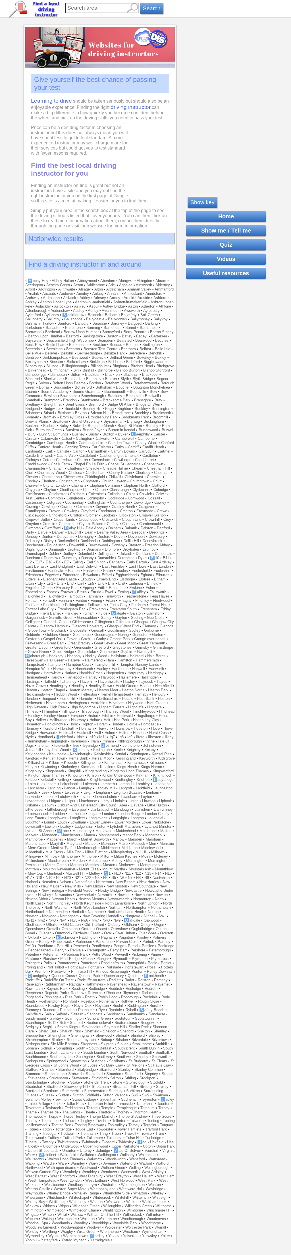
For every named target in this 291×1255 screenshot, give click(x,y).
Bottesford (83, 387)
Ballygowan (117, 319)
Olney (145, 924)
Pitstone (32, 959)
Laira (32, 784)
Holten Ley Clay (146, 720)
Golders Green (57, 634)
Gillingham (103, 622)
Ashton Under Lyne (56, 302)
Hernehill (86, 698)
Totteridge (63, 1129)
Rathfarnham (54, 984)
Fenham (65, 600)
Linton (133, 801)
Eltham (160, 579)
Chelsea (75, 472)
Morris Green (55, 865)
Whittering (57, 1202)
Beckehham (55, 345)
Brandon (70, 400)
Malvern (31, 835)
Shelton (143, 1031)
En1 (50, 583)
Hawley (129, 681)
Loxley (65, 826)
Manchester (70, 835)
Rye (101, 1010)
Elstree (144, 579)
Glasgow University (87, 626)
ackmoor (66, 937)
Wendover (109, 1172)
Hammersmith (147, 660)
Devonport (136, 536)
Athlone (165, 306)
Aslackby (43, 306)
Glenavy (149, 626)
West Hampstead (42, 1180)
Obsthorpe (33, 924)
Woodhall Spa (36, 1223)
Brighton (124, 408)
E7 (66, 562)
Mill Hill (141, 852)
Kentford (32, 758)
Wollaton (87, 1219)
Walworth (94, 1159)
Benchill (155, 353)
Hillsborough (90, 711)
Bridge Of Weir (148, 404)
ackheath (154, 976)
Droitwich (75, 549)
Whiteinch (140, 1197)
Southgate (84, 1057)
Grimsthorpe (163, 647)
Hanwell (138, 669)
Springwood (56, 1061)
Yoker (165, 1236)
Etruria (95, 592)
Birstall (88, 370)
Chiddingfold (95, 477)
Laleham (90, 784)
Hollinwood (58, 720)
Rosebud (88, 1001)
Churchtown (139, 481)
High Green (156, 703)
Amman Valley (139, 289)
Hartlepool (74, 677)
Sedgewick (150, 1022)
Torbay (134, 1125)
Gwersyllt (144, 652)
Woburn (31, 1219)
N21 (77, 878)
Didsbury (32, 541)
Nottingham (69, 916)
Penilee (148, 946)
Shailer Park (139, 1027)
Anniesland (133, 293)
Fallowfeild (34, 596)
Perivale (77, 950)
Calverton (103, 438)
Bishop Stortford (156, 370)
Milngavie (33, 856)
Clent (87, 490)
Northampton (136, 907)
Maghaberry (82, 831)
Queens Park (89, 976)
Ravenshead (117, 984)
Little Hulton (157, 805)
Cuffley (113, 524)
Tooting (153, 1121)
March (72, 839)
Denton (47, 536)
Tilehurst (69, 1121)
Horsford (50, 728)
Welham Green (113, 1167)
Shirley (57, 1040)
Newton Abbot (36, 899)
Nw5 (73, 920)
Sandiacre (157, 1014)
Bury (32, 434)
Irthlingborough (130, 741)
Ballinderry (34, 319)
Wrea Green (86, 1231)
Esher (150, 588)
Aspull (94, 306)
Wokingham (67, 1219)
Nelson (65, 882)
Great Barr (55, 643)
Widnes (49, 1206)
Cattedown (64, 460)
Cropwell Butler (37, 519)
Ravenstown (141, 984)
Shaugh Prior (70, 1031)
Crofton (76, 515)
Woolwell (94, 1227)
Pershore (137, 950)
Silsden (122, 1040)
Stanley (124, 1069)
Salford (61, 1014)
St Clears (159, 1061)
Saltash (77, 1014)
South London (94, 1052)
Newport (124, 895)
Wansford (137, 1159)
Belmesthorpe (88, 353)
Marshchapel (35, 843)
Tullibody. (114, 1138)
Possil (152, 967)
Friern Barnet (50, 613)
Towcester (105, 1129)
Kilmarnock (136, 762)
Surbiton (133, 1091)
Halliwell (74, 660)
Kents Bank (78, 758)
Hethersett (33, 703)
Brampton (51, 400)
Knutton (143, 779)
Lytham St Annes (39, 831)
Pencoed (80, 946)
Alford (30, 289)
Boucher (123, 387)
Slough (122, 1044)
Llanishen (142, 809)
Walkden (87, 1155)
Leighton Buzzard (128, 792)
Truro (159, 1133)
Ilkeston (154, 737)
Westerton (109, 1185)
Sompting (64, 1048)
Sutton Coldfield (86, 1095)
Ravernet (162, 984)
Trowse (146, 1133)
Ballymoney (140, 319)
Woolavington (72, 1227)
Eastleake (56, 571)
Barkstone (33, 327)
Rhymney (130, 993)
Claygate (32, 490)
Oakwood (151, 920)
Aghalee (125, 285)
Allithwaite (66, 289)
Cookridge (116, 498)
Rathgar (75, 984)
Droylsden (130, 549)
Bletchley (93, 379)
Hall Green (55, 660)
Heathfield (163, 686)
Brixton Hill (99, 413)
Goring (123, 634)
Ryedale (115, 1010)
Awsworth (132, 310)
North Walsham (57, 907)
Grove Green (38, 652)
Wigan (64, 1206)
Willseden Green (138, 1206)
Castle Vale (66, 455)
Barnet (130, 327)
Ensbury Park (67, 588)
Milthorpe (89, 856)
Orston (86, 929)
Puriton (137, 971)
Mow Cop (35, 873)
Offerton (52, 924)
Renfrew (77, 993)
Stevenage (36, 1078)
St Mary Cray (112, 1065)
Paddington (88, 937)
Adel (112, 285)
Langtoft (125, 788)
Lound (49, 822)
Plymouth (120, 959)
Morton (76, 865)
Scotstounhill (145, 1018)
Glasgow (141, 622)
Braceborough (92, 396)
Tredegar (49, 1133)
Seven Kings (67, 1027)
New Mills (73, 886)
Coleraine (96, 494)
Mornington (135, 860)
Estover (67, 592)
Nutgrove (132, 916)
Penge (119, 946)
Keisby (150, 750)
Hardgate (32, 673)
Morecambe (98, 860)
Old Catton (72, 924)
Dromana (93, 549)
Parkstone (104, 941)
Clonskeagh (119, 490)
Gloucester (79, 630)
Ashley (31, 302)
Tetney (163, 1108)
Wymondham (152, 1231)
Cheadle (92, 468)
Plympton (139, 959)
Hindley (34, 715)
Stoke (75, 1082)
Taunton (163, 1104)
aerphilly (141, 434)
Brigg (109, 408)
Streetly (146, 1086)
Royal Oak (83, 1005)
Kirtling (63, 779)
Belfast (145, 349)
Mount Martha (113, 869)
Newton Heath (63, 899)
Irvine (150, 741)
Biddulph (115, 362)
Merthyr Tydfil (62, 848)
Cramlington (35, 511)
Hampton (55, 664)
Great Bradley (79, 643)
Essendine (34, 592)
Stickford (99, 1078)
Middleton (130, 848)
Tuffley (53, 1138)
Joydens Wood (57, 750)
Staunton (113, 1074)
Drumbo (149, 549)
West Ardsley (153, 1172)
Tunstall (31, 1142)
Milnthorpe (69, 856)
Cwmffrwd (52, 528)
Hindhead (166, 711)
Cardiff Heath (153, 447)
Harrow (56, 677)
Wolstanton (107, 1219)
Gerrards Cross (55, 622)
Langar (69, 788)
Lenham (152, 792)
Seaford (76, 1022)
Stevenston (58, 1078)
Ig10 (91, 737)
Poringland (34, 967)
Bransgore (142, 400)
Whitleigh (159, 1197)
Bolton (43, 383)
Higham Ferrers (111, 707)
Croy (167, 519)
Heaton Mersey (80, 690)
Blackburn (93, 374)
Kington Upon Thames (46, 775)
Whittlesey (77, 1202)
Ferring (96, 600)
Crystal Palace (91, 524)
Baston (112, 336)
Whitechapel (79, 1197)
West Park (146, 1180)
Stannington (55, 1074)
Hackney (56, 656)
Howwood (47, 733)
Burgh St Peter (130, 426)
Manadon (49, 835)
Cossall (154, 498)
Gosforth (32, 639)
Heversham (55, 703)
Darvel (43, 532)
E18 (49, 562)
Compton (55, 498)
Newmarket (85, 895)
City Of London (55, 485)
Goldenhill (33, 634)
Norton (153, 912)
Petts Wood (101, 954)
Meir (152, 843)
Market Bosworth (95, 839)
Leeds (33, 792)
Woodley (81, 1223)
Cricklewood (35, 515)
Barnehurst (113, 327)
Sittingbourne (36, 1044)
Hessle (127, 698)
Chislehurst (134, 477)
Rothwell (127, 1001)
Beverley (144, 357)
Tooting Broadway (89, 1125)
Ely (40, 583)
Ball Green (149, 315)
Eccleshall (162, 571)
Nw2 (41, 920)
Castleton (150, 455)
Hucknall (66, 733)
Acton (78, 285)
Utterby (86, 1150)
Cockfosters (35, 494)
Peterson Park (76, 954)
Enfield (152, 583)
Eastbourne (34, 571)
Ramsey (161, 980)
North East (34, 903)
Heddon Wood (65, 694)
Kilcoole (70, 762)
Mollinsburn (34, 860)
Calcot (67, 438)
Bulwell (78, 426)
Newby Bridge (109, 890)
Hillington (69, 711)
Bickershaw (76, 362)
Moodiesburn (58, 860)
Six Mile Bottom (64, 1044)
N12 (137, 873)
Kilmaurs (156, 762)
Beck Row (33, 345)
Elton (29, 583)
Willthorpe (163, 1206)
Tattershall (144, 1104)
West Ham (165, 1176)
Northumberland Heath (125, 912)
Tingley (86, 1121)
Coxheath (84, 507)
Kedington (101, 750)
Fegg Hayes (160, 596)
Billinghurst (100, 366)
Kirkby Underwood (117, 775)
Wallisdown (34, 1159)
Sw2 (134, 1095)
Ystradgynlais (101, 1240)
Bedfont (132, 345)
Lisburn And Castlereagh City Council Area (92, 805)
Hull (98, 733)
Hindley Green (55, 715)
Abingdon (144, 281)
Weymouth (34, 1193)
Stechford (133, 1074)
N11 (127, 873)
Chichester (72, 477)
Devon (119, 536)
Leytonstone (35, 801)
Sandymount (35, 1018)
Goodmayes (104, 634)
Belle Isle (162, 349)
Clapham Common (105, 485)
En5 (91, 583)
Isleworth (61, 745)
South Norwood (122, 1052)
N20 (67, 878)
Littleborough (57, 809)
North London (148, 903)
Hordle (132, 724)
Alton (98, 289)
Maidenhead (126, 831)
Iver (76, 745)
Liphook (165, 801)
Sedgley (32, 1027)
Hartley (91, 677)
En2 (60, 583)
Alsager (84, 289)
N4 (105, 878)
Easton (74, 571)
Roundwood (34, 1005)
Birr (76, 370)
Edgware (52, 575)
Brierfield (72, 408)
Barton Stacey (162, 332)
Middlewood (151, 848)
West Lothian (96, 1180)
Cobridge (160, 490)
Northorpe (96, 912)
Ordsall (52, 929)
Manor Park (132, 835)
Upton (148, 1146)
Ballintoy (53, 319)
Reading (78, 988)
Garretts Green (61, 617)
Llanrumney (163, 809)
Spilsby (142, 1057)
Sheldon (109, 1031)
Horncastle (150, 724)
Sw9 (145, 1095)
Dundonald (163, 553)
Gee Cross (156, 617)
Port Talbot (55, 967)
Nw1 (162, 916)
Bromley (49, 417)
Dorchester (34, 545)
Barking (151, 323)
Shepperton (34, 1035)
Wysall (53, 1236)
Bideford (133, 362)
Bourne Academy (55, 391)
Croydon (32, 524)
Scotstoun (123, 1018)
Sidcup (106, 1040)
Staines (48, 1069)
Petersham (52, 954)
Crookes (108, 515)
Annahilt (113, 293)
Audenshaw (60, 310)
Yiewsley (149, 1236)
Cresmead (144, 511)
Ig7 (112, 737)
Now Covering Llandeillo (102, 916)
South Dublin (148, 1048)
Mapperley (54, 839)
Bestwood (80, 357)
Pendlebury (101, 946)
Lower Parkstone (155, 822)
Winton (48, 1214)
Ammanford (164, 289)
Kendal (120, 754)
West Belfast (36, 1176)
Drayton (134, 545)
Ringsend (33, 997)
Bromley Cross (72, 417)
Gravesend (34, 643)
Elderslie (32, 579)
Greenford (62, 647)
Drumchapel (35, 553)
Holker (41, 720)
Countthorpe (120, 502)
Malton (165, 831)
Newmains (63, 895)
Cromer (92, 515)
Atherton (148, 306)
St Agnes (97, 1061)
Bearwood (143, 340)
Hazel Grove (35, 686)
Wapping (32, 1163)
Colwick (145, 494)
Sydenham (108, 1099)
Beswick (99, 357)
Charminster (35, 468)
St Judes (90, 1065)
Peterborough (160, 950)
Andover (66, 293)
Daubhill (74, 532)
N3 (97, 878)
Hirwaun (77, 715)
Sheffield (92, 1031)
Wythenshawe (74, 1236)
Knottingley (124, 779)
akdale (132, 920)
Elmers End (106, 579)
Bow (153, 391)
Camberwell (124, 438)
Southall (145, 1052)
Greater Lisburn (38, 647)
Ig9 (129, 737)
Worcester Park (138, 1227)
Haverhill (87, 681)
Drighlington (35, 549)
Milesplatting (121, 852)
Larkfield (143, 788)
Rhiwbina (95, 993)
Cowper (66, 507)
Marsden (135, 839)
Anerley (82, 293)
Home (226, 216)
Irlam (95, 741)
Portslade (113, 967)
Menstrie (167, 843)
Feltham (32, 600)
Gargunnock (35, 617)
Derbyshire (65, 536)
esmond (110, 745)
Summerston (94, 1091)
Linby (105, 801)
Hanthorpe (120, 669)
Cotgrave (54, 502)
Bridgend (32, 408)
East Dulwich (87, 566)
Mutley (94, 873)
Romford (70, 1001)
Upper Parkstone (125, 1146)
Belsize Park (114, 353)
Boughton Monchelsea (151, 387)
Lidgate (55, 801)
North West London (89, 907)
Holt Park (121, 720)
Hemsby (141, 694)
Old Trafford (94, 924)
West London (71, 1180)
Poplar (166, 963)
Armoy (114, 298)
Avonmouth (111, 310)
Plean (88, 959)
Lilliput (70, 801)
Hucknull (84, 733)
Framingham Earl (71, 609)
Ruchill (118, 1005)
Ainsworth (144, 285)
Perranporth (96, 950)
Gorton (157, 634)
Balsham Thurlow (39, 323)
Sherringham (81, 1035)
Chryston (90, 481)
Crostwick (110, 519)
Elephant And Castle (60, 579)
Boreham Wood (117, 383)
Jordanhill (33, 750)
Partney (164, 941)
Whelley (157, 1193)
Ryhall (131, 1010)
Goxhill (86, 639)
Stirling (130, 1078)
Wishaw (76, 1214)
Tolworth (137, 1121)
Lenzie (48, 797)
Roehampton (49, 1001)
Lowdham (78, 822)
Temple (107, 1108)
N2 (58, 878)
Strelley (162, 1086)
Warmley (77, 1163)
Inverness (79, 741)
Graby (101, 639)
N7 (130, 878)
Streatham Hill (124, 1086)
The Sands (71, 1112)
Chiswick (154, 477)
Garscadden (87, 617)
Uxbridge (102, 1150)
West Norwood (122, 1180)
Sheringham (57, 1035)
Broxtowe (60, 421)
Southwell (124, 1057)
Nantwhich (161, 878)
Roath (90, 997)
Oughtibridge (141, 929)
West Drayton (117, 1176)
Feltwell (48, 600)
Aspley (80, 306)
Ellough (86, 579)
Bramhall (32, 400)
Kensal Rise (162, 754)
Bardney (117, 323)
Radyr (129, 980)
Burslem (72, 430)
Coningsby (95, 498)
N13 (148, 873)
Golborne (151, 630)
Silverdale (140, 1040)
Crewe (162, 511)
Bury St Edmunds (53, 434)
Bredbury (32, 404)
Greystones (122, 647)
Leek (45, 792)
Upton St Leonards (43, 1150)
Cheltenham (95, 472)
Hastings (32, 681)
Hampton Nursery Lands (139, 664)
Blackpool (150, 374)
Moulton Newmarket (59, 869)
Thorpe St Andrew (132, 1116)
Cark (49, 451)
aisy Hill (73, 528)
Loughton (32, 822)
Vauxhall (152, 1150)
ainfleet (48, 1155)
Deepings (157, 532)
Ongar (159, 924)
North (159, 899)
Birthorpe (105, 370)
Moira (145, 856)
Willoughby (112, 1206)
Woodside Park (125, 1223)
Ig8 (121, 737)
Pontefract (88, 963)
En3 (70, 583)
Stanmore (33, 1074)
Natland (31, 882)
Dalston (147, 528)
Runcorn (49, 1010)
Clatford (158, 485)
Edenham (33, 575)
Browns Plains (37, 421)
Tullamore (95, 1138)
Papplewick (62, 941)
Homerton (33, 724)
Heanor (145, 686)
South (80, 1048)
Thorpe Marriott (102, 1116)
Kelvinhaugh (80, 754)
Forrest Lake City (39, 609)
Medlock (138, 843)
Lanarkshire (162, 784)
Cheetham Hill (158, 468)
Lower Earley (100, 822)
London (108, 814)
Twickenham (67, 1142)
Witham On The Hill (103, 1214)
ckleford (65, 737)
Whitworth (114, 1202)
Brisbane (32, 413)
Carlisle (63, 451)
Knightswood (100, 779)
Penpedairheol (39, 950)
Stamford (107, 1069)
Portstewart (134, 967)
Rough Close (148, 1001)
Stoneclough (136, 1082)
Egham (146, 575)
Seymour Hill (114, 1027)
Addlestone (95, 285)
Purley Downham (161, 971)
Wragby (67, 1231)
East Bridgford (61, 566)
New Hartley (149, 882)
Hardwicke (52, 673)
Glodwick (58, 630)
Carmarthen (97, 451)
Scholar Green (99, 1018)
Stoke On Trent (96, 1082)
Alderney (162, 285)
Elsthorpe (127, 579)
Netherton (104, 882)
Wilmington (34, 1210)
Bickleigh (97, 362)
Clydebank (141, 490)
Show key (202, 202)
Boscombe (62, 387)
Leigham (103, 792)
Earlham (116, 562)
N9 (146, 878)
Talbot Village (39, 1104)
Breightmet (53, 404)
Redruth (151, 988)
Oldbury (114, 924)
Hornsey (32, 728)
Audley (78, 310)
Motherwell (127, 865)
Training (31, 1133)
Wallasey (127, 1155)
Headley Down (100, 686)
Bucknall (32, 426)
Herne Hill (68, 698)
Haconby (74, 656)
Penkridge (166, 946)
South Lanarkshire (65, 1052)
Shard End (47, 1031)
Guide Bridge (63, 652)
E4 (58, 562)
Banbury (82, 323)
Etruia (82, 592)
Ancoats (49, 293)
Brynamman (113, 421)
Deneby (31, 536)
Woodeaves (156, 1219)
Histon (93, 715)
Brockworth (162, 413)
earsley (82, 750)
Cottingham (97, 502)
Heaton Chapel (53, 690)
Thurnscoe (50, 1121)
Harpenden (115, 673)
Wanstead (157, 1159)
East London (160, 566)
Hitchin (107, 715)
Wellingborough (156, 1167)
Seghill (47, 1027)
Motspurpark (150, 865)
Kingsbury (33, 771)
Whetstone (34, 1197)
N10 (117, 873)
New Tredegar (52, 890)
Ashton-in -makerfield (92, 302)
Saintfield (33, 1014)
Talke (58, 1104)
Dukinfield (86, 553)
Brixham (64, 413)
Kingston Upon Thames (129, 771)
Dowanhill (77, 545)
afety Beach (152, 1010)
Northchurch (35, 912)
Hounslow (122, 728)
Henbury (159, 694)
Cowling (31, 507)
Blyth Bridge (143, 379)
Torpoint (149, 1125)
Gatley (106, 617)
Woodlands (61, 1223)
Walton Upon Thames (65, 1159)
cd (142, 1142)
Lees (57, 792)
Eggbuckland (126, 575)
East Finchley (113, 566)
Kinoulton (76, 775)
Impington (59, 741)
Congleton (74, 498)
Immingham (37, 741)
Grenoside (82, 647)
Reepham (33, 993)
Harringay (156, 673)
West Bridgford (62, 1176)
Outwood (62, 933)
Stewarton (80, 1078)
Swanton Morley (38, 1099)
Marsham (153, 839)
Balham (111, 315)
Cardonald (33, 451)
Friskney (72, 613)
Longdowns (57, 818)
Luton (101, 826)
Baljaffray (129, 315)
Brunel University (86, 421)
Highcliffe (136, 707)
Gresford (102, 647)
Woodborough (131, 1219)
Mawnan (108, 843)
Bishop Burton (128, 370)
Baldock (94, 315)
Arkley (85, 298)
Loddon (59, 814)
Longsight (119, 818)
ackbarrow (73, 315)
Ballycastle (95, 319)
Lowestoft (33, 826)
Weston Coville (37, 1189)
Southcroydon (61, 1057)
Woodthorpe (151, 1223)
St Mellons (135, 1065)
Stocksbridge (36, 1082)
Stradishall (34, 1086)
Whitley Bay (35, 1202)
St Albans (117, 1061)
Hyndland (45, 737)
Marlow (118, 839)
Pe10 (29, 946)
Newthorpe (143, 895)
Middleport (109, 848)
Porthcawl (76, 967)
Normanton (142, 899)
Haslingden (149, 677)
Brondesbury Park (103, 417)
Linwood (148, 801)
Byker (123, 434)
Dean (89, 532)
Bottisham (103, 387)
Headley (78, 686)
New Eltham (126, 882)
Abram (160, 281)
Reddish (115, 988)
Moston (109, 865)
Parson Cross (127, 941)
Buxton (108, 434)
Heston (164, 698)
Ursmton (69, 1150)
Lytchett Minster (158, 826)
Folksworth (97, 605)
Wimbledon (56, 1210)
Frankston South (123, 609)
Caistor (31, 438)
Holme (95, 720)
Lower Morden (126, 822)
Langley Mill (105, 788)
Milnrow (51, 856)
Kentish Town (54, 758)
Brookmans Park (135, 417)
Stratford (53, 1086)
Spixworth (160, 1057)
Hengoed (48, 698)
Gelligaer (32, 622)
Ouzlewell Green (86, 933)
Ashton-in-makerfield (130, 302)
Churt (157, 481)
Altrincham (115, 289)
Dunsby (87, 558)
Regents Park (56, 993)
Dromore (112, 549)
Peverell (121, 954)
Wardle (49, 1163)
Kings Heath (127, 767)
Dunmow (51, 558)
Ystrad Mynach (73, 1240)
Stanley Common (148, 1069)
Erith (101, 588)
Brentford (96, 404)
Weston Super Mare (70, 1189)
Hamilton (125, 660)
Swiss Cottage (84, 1099)
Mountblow (163, 869)
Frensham (148, 609)
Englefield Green (39, 588)
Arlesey (99, 298)
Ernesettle (117, 588)
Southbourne (35, 1057)
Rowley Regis (59, 1005)
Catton (82, 460)
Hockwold (125, 715)
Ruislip (155, 1005)
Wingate (32, 1214)
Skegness (89, 1044)
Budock (49, 426)
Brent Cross (75, 404)
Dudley (68, 553)
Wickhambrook (154, 1202)
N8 (138, 878)
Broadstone (121, 413)
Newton (161, 895)
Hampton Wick (37, 669)
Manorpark (154, 835)
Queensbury (114, 976)
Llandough (122, 809)
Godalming (116, 630)
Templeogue (127, 1108)
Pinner (156, 954)
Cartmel (163, 451)
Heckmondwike (37, 694)
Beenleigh (54, 349)
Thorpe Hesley (74, 1116)
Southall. (162, 1052)
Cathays (32, 460)
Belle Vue (33, 353)
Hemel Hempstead (116, 694)
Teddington (74, 1108)
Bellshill (67, 353)
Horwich (104, 728)
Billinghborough (74, 366)
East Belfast (35, 566)
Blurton (111, 379)
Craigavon (147, 507)
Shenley (160, 1031)
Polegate (32, 963)
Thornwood (34, 1116)
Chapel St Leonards (124, 464)
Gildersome (81, 622)
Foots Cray (118, 605)
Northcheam (161, 907)
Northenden (58, 912)
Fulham (88, 613)
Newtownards (119, 899)
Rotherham (108, 1001)
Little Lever (34, 809)
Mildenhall (33, 852)
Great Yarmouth (152, 643)
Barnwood (33, 332)
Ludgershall (84, 826)
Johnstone (131, 745)
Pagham (108, 937)
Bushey (78, 434)
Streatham (100, 1086)
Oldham (130, 924)
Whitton (96, 1202)
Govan (71, 639)
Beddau (116, 345)
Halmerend (94, 660)
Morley (116, 860)
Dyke (142, 558)
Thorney (122, 1112)
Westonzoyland (102, 1189)
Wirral (62, 1214)
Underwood (70, 1146)
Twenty (48, 1142)
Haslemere (128, 677)
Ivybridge (90, 745)
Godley (134, 630)
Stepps (167, 1074)
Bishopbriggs (36, 374)
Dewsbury (157, 536)
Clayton (49, 490)
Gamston (153, 613)
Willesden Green (85, 1206)
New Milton (94, 886)
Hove (155, 728)
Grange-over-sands (149, 639)
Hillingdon (50, 711)
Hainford (137, 656)
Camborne (146, 438)
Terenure (147, 1108)
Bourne (31, 391)
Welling (135, 1167)
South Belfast (100, 1048)
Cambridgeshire (91, 443)
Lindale (119, 801)
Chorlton (48, 481)
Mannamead (109, 835)
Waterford (128, 1163)
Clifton (100, 490)
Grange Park (120, 639)
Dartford (163, 528)
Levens (86, 797)
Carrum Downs (123, 451)
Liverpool (79, 809)
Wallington (146, 1155)
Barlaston (53, 327)
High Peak (58, 707)
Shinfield (137, 1035)
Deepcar (139, 532)
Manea (89, 835)
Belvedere (136, 353)
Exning (123, 592)
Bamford (64, 323)
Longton (137, 818)
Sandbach (114, 1014)
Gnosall (97, 630)
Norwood (49, 916)
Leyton (146, 797)
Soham (31, 1048)
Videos (226, 259)
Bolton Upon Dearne (69, 383)
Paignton (126, 937)
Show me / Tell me (226, 230)
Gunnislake (87, 652)
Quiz (226, 245)
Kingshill (75, 771)
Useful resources (226, 273)
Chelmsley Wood (51, 472)
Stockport (147, 1078)
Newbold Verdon (81, 890)
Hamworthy (62, 669)
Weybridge (154, 1189)
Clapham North (136, 485)
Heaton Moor (107, 690)
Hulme (110, 733)
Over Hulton (125, 933)
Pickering (139, 954)
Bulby (64, 426)
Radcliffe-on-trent (91, 980)
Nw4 (62, 920)
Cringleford (57, 515)
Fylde (102, 613)
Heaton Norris (133, 690)
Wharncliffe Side (116, 1193)
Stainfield (66, 1069)
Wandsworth (115, 1159)
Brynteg (133, 421)
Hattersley (68, 681)
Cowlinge (49, 507)
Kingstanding (96, 771)
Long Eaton (34, 818)
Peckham (45, 946)
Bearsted (124, 340)
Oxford (33, 937)
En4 (80, 583)
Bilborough (34, 366)
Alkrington (46, 289)
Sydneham (130, 1099)
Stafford (31, 1069)
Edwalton (90, 575)
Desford (103, 536)
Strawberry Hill (76, 1086)
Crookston (127, 515)
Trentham (88, 1133)
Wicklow (32, 1206)
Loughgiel (155, 818)
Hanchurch (84, 669)
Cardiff (133, 447)
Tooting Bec (61, 1125)
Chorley (31, 481)
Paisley (143, 937)
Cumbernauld (150, 524)
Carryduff (146, 451)
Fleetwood (161, 600)
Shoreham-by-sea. (82, 1040)
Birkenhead (37, 370)
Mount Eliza (89, 869)
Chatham (56, 468)
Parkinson (84, 941)
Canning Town (76, 447)
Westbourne (54, 1185)
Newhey (44, 895)
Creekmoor (107, 511)
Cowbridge (142, 502)
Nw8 (106, 920)
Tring (103, 1133)
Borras (44, 387)
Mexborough (87, 848)
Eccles (122, 571)
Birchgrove (165, 366)
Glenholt (166, 626)
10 (155, 558)
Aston (133, 306)
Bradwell (152, 396)
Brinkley (141, 408)
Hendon (31, 698)
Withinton (153, 1214)
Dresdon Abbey (157, 545)
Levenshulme (106, 797)
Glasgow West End (123, 626)
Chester (31, 477)
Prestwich (59, 971)
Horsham (86, 728)
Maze (123, 843)
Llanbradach (100, 809)
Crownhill (152, 519)
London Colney (157, 814)
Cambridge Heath (61, 443)
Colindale (114, 494)
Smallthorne (142, 1044)
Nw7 (95, 920)
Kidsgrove (166, 758)
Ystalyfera (49, 1240)
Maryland (74, 843)
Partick (148, 941)
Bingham (120, 366)
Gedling (137, 617)
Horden (117, 724)
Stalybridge (86, 1069)
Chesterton (51, 477)
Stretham (50, 1091)
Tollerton (119, 1121)
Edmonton (71, 575)
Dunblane (143, 553)
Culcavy (129, 524)
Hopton (87, 724)
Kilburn (54, 762)
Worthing (49, 1231)
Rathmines (94, 984)
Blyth (124, 379)
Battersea (159, 336)
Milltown (158, 852)
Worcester (113, 1227)
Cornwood (136, 498)
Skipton (107, 1044)
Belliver (51, 353)
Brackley (115, 396)
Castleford (87, 455)
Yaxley (113, 1236)
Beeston (73, 349)
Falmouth (75, 596)
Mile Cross (54, 852)
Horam (102, 724)
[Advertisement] (226, 110)
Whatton (140, 1193)
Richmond (150, 993)
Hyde (29, 737)
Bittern (75, 374)
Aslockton (62, 306)
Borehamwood (145, 383)
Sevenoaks (91, 1027)
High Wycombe (82, 707)
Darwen (58, 532)
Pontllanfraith (112, 963)
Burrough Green (49, 430)
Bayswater (34, 340)
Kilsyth (31, 767)
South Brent (125, 1048)
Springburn (34, 1061)
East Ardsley (161, 562)
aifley (139, 592)
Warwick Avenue (102, 1163)
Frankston (97, 609)
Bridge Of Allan (119, 404)
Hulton (124, 733)
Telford (91, 1108)
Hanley (102, 669)
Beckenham (79, 345)
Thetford (105, 1112)
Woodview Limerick (41, 1227)
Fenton (81, 600)
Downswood (98, 545)
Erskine (135, 588)
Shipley (154, 1035)
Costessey (34, 502)
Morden (78, 860)
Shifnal (121, 1035)
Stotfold (156, 1082)
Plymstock (160, 959)
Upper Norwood (95, 1146)
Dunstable (105, 558)
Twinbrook (90, 1142)
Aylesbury (151, 310)
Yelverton (130, 1236)
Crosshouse (88, 519)
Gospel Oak (53, 639)
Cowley (160, 502)
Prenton (41, 971)
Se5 (63, 1022)
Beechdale (34, 349)
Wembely (70, 1172)
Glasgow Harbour (54, 626)
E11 (166, 558)
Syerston (149, 1099)
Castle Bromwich (39, 455)
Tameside (125, 1104)
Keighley (133, 750)
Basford (72, 336)
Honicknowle (55, 724)
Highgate (154, 707)
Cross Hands (64, 519)
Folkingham (74, 605)
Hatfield (49, 681)
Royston (102, 1005)
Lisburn (48, 805)
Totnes (33, 1129)
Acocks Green (58, 285)
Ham (110, 660)
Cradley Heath (123, 507)
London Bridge (129, 814)
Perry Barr (118, 950)
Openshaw (34, 929)
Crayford (88, 511)
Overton (166, 933)
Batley (127, 336)
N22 (88, 878)
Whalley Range (86, 1193)
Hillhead (31, 711)
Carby (119, 447)
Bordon (95, 383)
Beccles (162, 340)
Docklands (89, 541)
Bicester (56, 362)
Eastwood (91, 571)
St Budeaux (138, 1061)
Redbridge (96, 988)
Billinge (52, 366)
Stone (117, 1082)
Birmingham (60, 370)
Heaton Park (158, 690)
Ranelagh (33, 984)
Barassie (99, 323)
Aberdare (107, 281)
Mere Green (37, 848)
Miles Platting (96, 852)
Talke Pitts (75, 1104)
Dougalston (56, 545)
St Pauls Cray (159, 1065)
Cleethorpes (69, 490)
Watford (145, 1163)
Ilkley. (169, 737)
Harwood (108, 677)
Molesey (161, 856)
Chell (29, 472)
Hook (73, 724)
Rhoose (112, 993)
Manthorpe (34, 839)
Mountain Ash (140, 869)
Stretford (32, 1091)
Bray (158, 400)
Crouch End (131, 519)
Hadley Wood (96, 656)
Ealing (77, 562)
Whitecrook (102, 1197)
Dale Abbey (95, 528)
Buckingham (154, 421)
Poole (152, 963)
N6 (122, 878)
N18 (39, 878)
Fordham (138, 605)
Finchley (142, 600)
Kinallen (106, 767)
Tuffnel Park (73, 1138)
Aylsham (51, 315)
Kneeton (79, 779)
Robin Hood (107, 997)
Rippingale (52, 997)
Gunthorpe (108, 652)
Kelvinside (102, 754)
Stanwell (75, 1074)
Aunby (93, 310)
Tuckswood (34, 1138)
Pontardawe (67, 963)
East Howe (137, 566)
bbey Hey (38, 281)
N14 (158, 873)
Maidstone (148, 831)
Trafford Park (156, 1129)
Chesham (162, 472)
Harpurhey (136, 673)
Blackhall (130, 374)
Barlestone (74, 327)
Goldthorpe (82, 634)
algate (119, 613)
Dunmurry (70, 558)
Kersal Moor (102, 758)
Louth (62, 822)
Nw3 (52, 920)
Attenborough (36, 310)
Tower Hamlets (129, 1129)
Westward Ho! (130, 1189)
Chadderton (144, 460)
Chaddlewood (36, 464)
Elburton (162, 575)
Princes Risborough (112, 971)
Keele (118, 750)
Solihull (47, 1048)
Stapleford (94, 1074)
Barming (93, 327)
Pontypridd (135, 963)
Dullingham (106, 553)
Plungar (102, 959)
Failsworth (157, 592)
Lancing (54, 788)
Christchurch (69, 481)
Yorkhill (31, 1240)
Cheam (137, 468)
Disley (48, 541)
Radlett (115, 980)
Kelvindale (57, 754)
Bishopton (58, 374)
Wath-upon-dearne (61, 1167)
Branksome (89, 400)
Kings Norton (151, 767)
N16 (168, 873)
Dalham (114, 528)
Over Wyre (147, 933)
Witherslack (132, 1214)
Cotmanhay (74, 502)
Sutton (63, 1095)
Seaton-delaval (98, 1022)
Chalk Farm (60, 464)
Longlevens (98, 818)
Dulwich (125, 553)
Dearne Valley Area (112, 532)
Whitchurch (56, 1197)
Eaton (108, 571)
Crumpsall (67, 524)
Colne (131, 494)
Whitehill (122, 1197)
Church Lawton (114, 481)
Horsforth (67, 728)
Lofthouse (76, 814)
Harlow (70, 673)
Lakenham (48, 784)
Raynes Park (57, 988)
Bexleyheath (35, 362)
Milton (105, 856)
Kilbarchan (36, 762)
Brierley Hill (92, 408)
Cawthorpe (122, 460)
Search (152, 8)
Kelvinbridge (35, 754)
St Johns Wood (66, 1065)
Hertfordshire (107, 698)
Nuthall (149, 916)
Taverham (33, 1108)
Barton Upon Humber (45, 336)
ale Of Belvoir (128, 1150)
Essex (51, 592)
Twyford (108, 1142)
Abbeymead (87, 281)
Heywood (135, 703)
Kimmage (88, 767)
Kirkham (142, 775)
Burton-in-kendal (121, 430)
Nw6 (84, 920)
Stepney (151, 1074)
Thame (31, 1112)
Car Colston (101, 447)
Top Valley (116, 1125)
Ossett (101, 929)
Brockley (141, 413)
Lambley (143, 784)
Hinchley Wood (116, 711)
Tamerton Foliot (100, 1104)
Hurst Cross (159, 733)
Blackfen (112, 374)
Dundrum (32, 558)
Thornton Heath (145, 1112)
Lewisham (129, 797)
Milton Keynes (126, 856)
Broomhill (160, 417)
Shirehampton (36, 1040)
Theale (89, 1112)
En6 (101, 583)
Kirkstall (47, 779)
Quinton (134, 976)
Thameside (49, 1112)
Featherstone (135, 596)
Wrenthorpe (109, 1231)
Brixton (81, 413)
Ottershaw (119, 929)
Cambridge (34, 443)
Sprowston (78, 1061)
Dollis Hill (131, 541)
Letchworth (67, 797)
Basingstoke (92, 336)
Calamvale (49, 438)
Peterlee (32, 954)
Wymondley (35, 1236)
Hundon (139, 733)
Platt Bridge (70, 959)
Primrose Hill (81, 971)
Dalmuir (130, 528)
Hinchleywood (144, 711)
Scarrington (74, 1018)
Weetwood (88, 1167)
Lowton (51, 826)
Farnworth (113, 596)
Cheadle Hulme (115, 468)
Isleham (44, 745)
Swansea (160, 1095)
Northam (115, 907)
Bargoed (135, 323)
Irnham (108, 741)
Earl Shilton (95, 562)
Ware (62, 1163)
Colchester (57, 494)
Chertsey (143, 472)
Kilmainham (114, 762)
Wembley (89, 1172)
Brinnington (161, 408)
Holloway (78, 720)
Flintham (32, 605)
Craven (54, 511)
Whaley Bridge (58, 1193)
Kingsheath (54, 771)
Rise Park (73, 997)
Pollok (48, 963)
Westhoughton (133, 1185)
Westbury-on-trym (82, 1185)
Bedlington (151, 345)
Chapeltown (153, 464)
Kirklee (31, 779)
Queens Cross (63, 976)
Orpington (70, 929)
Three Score (161, 1116)
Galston (136, 613)
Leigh (88, 792)
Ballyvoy (160, 319)
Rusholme (86, 1010)
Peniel (133, 946)
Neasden (48, 882)
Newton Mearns (91, 899)
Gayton (121, 617)
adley (168, 1099)
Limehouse (88, 801)
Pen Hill (63, 946)
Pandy (44, 941)
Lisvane (137, 805)
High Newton (35, 707)
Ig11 (102, 737)
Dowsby (118, 545)
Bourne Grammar (86, 391)
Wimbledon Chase (84, 1210)
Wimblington (113, 1210)
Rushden (67, 1010)
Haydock (146, 681)
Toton (47, 1129)
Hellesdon (89, 694)
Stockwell (58, 1082)
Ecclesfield (141, 571)
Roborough (130, 997)
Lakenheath (69, 784)
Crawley (70, 511)
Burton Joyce (94, 430)
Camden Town (119, 443)
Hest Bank (145, 698)
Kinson (93, 775)
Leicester (72, 792)
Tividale (102, 1121)
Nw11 (29, 920)
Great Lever (103, 643)
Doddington (110, 541)
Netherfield (83, 882)
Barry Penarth (135, 332)
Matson (91, 843)
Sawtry (55, 1018)
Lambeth (108, 784)
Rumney (32, 1010)
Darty (29, 532)
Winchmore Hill (159, 1210)
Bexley (160, 357)
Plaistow (50, 959)
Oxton (48, 937)
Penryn (60, 950)
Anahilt (33, 293)
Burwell (168, 430)
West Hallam (142, 1176)
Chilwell (115, 477)
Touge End (84, 1129)
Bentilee (32, 357)
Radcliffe (32, 980)
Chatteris (74, 468)
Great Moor (126, 643)
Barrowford (111, 332)
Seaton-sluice (126, 1022)
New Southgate (143, 886)
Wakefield (68, 1155)
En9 (121, 583)
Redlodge (133, 988)
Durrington (126, 558)
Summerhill (71, 1091)
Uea (170, 1142)
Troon (116, 1133)
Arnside (144, 298)
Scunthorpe (34, 1022)
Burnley (152, 426)
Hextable (98, 703)
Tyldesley (126, 1142)
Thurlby (31, 1121)
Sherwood (103, 1035)
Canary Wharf (146, 443)
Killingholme (91, 762)
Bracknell (133, 396)
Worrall (160, 1227)
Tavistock (53, 1108)
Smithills (162, 1044)
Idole (81, 737)
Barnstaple (148, 327)
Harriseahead (36, 677)
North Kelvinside (87, 903)
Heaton (31, 690)
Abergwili (126, 281)
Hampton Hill (105, 664)
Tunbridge (153, 1138)
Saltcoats (95, 1014)
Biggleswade (154, 362)
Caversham (101, 460)
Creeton (126, 511)
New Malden (51, 886)
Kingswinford (163, 771)
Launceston (162, 788)
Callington (84, 438)
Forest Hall (158, 605)
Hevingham (77, 703)
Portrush (95, 967)
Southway (105, 1057)
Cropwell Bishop (152, 515)
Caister (159, 434)
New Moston (117, 886)
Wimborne (134, 1210)
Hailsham (118, 656)
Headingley (58, 686)
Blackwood (52, 379)
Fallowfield (55, 596)
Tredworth (68, 1133)
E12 (28, 562)
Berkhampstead (55, 357)
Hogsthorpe (145, 715)
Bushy (93, 434)
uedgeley (38, 976)
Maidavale (103, 831)
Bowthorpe (69, 396)
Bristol (48, 413)
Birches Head (142, 366)
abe (63, 831)
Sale (48, 1014)
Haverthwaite (108, 681)
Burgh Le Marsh (101, 426)
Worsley (32, 1231)
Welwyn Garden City (42, 1172)
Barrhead (52, 332)
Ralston (144, 980)
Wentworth (129, 1172)
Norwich (31, 916)
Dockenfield (67, 541)
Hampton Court (78, 664)
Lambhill (125, 784)
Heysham (116, 703)
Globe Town (37, 630)
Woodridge (100, 1223)
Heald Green (126, 686)
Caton (47, 460)
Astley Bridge (114, 306)
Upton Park (165, 1146)
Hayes (162, 681)
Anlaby (98, 293)
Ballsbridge (73, 319)
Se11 (52, 1022)
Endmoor (135, 583)
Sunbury (115, 1091)
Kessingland (125, 758)
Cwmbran (33, 528)
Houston (140, 728)
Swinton (61, 1099)
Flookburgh (52, 605)
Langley (85, 788)
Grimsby (142, 647)
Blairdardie (73, 379)
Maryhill (56, 843)
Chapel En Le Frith (89, 464)
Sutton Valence (115, 1095)
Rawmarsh (34, 988)
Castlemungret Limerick (119, 455)
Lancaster (36, 788)
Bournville (138, 391)
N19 (49, 878)
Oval (108, 933)
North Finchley (58, 903)
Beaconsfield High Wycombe (70, 340)
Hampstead (34, 664)
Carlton (78, 451)
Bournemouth (115, 391)
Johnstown (152, 745)
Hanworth (156, 669)
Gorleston (140, 634)
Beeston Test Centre (100, 349)
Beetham (128, 349)
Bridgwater (52, 408)
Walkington (107, 1155)
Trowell (130, 1133)
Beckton (99, 345)
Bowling (50, 396)
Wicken (132, 1202)
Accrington (34, 285)
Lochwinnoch (38, 814)
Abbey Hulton (63, 281)
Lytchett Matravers (125, 826)
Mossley (92, 865)
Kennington (139, 754)
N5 (113, 878)
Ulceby (33, 1146)
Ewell (109, 592)
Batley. (141, 336)
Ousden (45, 933)
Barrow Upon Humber (81, 332)
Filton (110, 600)
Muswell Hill (75, 873)
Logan (93, 814)
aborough (35, 656)
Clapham (78, 485)
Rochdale (150, 997)
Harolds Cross (91, 673)
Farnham (93, 596)
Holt (107, 720)
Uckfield (156, 1142)
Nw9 (116, 920)
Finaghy (125, 600)
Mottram (32, 869)
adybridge (163, 779)
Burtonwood (148, 430)
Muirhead (54, 873)
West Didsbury (90, 1176)
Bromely (32, 417)
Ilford (140, 737)
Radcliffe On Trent (58, 980)
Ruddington (136, 1005)
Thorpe (52, 1116)
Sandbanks (135, 1014)
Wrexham (130, 1231)
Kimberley (69, 767)
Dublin (54, 553)
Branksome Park (116, 400)
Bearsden (105, 340)
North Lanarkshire (119, 903)
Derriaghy (86, 536)
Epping (88, 588)
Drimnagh (56, 549)
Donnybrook (152, 541)
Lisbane (31, 805)
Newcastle (133, 890)
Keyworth (147, 758)
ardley (98, 1236)
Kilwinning (48, 767)
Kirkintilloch (162, 775)
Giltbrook (123, 622)
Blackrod (32, 379)
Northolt (77, 912)
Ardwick (69, 298)
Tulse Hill (133, 1138)
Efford (107, 575)
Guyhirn (126, 652)
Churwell (32, 485)
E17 (39, 562)
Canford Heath (49, 447)
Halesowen (34, 660)
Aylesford (33, 315)
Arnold (129, 298)
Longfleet (77, 818)
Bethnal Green (121, 357)
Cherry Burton (120, 472)
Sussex (48, 1095)
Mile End (74, 852)
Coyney (101, 507)
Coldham (77, 494)
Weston (154, 1185)
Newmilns (106, 895)
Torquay (166, 1125)
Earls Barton (136, 562)
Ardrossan (51, 298)
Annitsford (154, 293)
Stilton (115, 1078)
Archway (32, 298)
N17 (28, 878)
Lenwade (32, 797)
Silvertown (160, 1040)
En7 (111, 583)
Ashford (159, 298)
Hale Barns (156, 656)
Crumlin (49, 524)
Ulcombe (50, 1146)
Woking (47, 1219)
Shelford (127, 1031)
